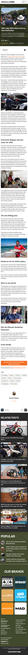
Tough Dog (5, 383)
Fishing (24, 375)
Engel (11, 375)
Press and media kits (6, 628)
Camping (4, 375)
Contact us (4, 623)
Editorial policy (19, 627)
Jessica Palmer (4, 43)
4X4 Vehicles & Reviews (6, 637)
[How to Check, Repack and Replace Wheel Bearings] (3, 543)
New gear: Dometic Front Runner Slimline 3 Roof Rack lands (15, 555)
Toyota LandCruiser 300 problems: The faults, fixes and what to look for (16, 560)
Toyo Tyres (13, 383)
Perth (18, 381)
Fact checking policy (21, 629)
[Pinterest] (3, 40)
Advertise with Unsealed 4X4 (4, 621)
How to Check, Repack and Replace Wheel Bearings (16, 542)
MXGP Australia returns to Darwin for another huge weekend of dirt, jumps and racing (16, 548)
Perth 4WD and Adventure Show (14, 56)
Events (3, 6)
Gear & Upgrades (5, 639)
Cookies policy (19, 621)
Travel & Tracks (4, 643)
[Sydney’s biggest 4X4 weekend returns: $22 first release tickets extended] (14, 516)
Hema (4, 378)
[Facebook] (1, 40)
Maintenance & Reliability (4, 641)
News (12, 381)
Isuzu (9, 378)
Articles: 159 (14, 401)
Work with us (4, 632)
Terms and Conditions (21, 632)
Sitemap (3, 630)
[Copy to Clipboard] (7, 40)
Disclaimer (18, 625)
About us (3, 619)
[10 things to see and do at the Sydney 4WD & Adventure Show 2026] (14, 450)
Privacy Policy (19, 631)
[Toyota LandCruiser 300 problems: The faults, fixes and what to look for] (3, 560)
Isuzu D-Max (17, 378)
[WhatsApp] (5, 40)
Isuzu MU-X (5, 381)
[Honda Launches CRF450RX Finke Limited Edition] (14, 428)
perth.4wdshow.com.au (19, 368)
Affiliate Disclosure (20, 620)
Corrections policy (20, 623)
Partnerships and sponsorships (5, 626)
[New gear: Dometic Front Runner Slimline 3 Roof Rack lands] (3, 555)
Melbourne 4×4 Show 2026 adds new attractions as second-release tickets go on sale (13, 482)
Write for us (4, 634)
